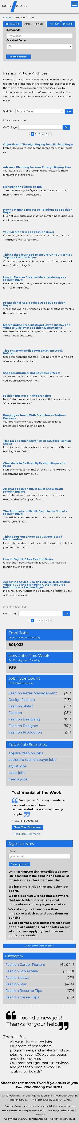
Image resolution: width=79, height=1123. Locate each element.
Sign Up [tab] (54, 24)
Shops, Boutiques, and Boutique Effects (31, 373)
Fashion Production (25, 732)
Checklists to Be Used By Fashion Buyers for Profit (34, 465)
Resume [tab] (68, 24)
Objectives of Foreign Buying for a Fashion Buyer (38, 144)
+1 (12, 160)
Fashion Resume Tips (23, 991)
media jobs (18, 779)
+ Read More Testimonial (26, 833)
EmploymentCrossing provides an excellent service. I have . (39, 807)
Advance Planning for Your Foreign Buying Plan (37, 167)
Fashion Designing (24, 719)
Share (5, 160)
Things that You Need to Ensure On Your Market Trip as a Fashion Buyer (37, 256)
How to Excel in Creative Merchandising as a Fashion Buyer (34, 279)
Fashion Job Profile (21, 971)
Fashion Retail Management (32, 693)
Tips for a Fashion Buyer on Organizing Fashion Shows (37, 442)
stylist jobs (17, 766)
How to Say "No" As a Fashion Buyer (28, 559)
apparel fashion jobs (25, 753)
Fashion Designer (23, 726)
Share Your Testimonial (27, 827)
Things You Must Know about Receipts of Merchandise (32, 538)
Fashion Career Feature (25, 965)
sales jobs (16, 773)
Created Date (16, 40)
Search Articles (18, 56)
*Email (12, 851)
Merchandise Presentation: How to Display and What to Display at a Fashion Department (36, 326)
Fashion (15, 713)
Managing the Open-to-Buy (22, 186)
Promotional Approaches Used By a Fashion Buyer (34, 304)
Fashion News (17, 978)
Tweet (18, 160)
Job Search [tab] (12, 24)
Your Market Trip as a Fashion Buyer (28, 232)
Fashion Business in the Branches (27, 395)
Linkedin (24, 160)
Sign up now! (19, 864)
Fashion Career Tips (22, 997)
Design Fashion (21, 700)
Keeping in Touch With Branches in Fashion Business (34, 417)
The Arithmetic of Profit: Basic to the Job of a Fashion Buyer (35, 513)
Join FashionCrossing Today (39, 945)
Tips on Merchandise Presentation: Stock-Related (33, 352)
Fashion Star (16, 984)
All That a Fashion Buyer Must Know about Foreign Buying (33, 490)
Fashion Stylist (20, 706)
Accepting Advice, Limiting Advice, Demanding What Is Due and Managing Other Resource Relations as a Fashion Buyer (36, 584)
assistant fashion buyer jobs (32, 760)
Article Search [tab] (34, 24)
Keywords (13, 30)
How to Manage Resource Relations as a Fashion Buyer (37, 211)
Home (7, 17)
